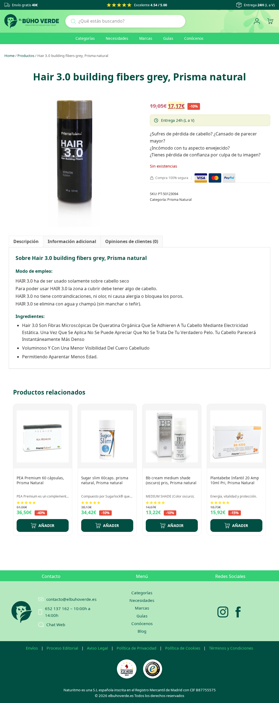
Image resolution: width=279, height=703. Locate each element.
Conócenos (194, 38)
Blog (142, 631)
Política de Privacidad (136, 648)
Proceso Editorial (62, 648)
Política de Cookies (182, 648)
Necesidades (117, 38)
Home (9, 55)
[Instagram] (222, 612)
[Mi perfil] (256, 21)
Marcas (145, 38)
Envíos (32, 648)
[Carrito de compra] (270, 21)
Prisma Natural (179, 199)
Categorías (85, 38)
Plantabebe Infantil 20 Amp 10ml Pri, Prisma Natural (234, 480)
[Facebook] (238, 612)
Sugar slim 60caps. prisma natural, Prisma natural (104, 480)
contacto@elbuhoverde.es (68, 599)
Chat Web (55, 624)
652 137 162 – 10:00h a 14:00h (67, 612)
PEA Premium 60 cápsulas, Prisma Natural (40, 480)
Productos (25, 55)
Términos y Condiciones (231, 648)
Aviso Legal (97, 648)
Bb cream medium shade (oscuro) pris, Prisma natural (171, 480)
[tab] (26, 241)
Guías (168, 38)
